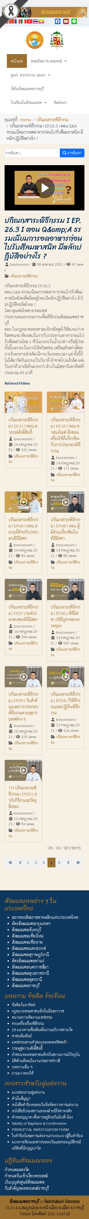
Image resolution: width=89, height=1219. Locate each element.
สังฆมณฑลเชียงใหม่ (27, 935)
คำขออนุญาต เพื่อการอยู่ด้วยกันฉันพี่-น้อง (42, 1117)
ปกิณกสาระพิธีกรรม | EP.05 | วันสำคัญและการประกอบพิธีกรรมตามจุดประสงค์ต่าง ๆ (23, 706)
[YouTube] (66, 21)
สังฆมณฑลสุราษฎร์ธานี (30, 954)
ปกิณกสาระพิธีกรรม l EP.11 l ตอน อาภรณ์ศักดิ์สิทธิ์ (23, 426)
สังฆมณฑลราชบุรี (25, 985)
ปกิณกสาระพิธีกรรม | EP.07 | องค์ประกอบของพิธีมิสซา (23, 613)
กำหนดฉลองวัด (17, 1169)
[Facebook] (57, 21)
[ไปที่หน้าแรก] (10, 862)
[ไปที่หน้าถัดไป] (67, 862)
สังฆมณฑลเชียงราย (27, 942)
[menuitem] (17, 61)
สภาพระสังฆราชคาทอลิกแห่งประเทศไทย (45, 917)
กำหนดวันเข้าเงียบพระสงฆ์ (26, 1175)
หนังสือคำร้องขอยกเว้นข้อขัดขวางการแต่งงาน (45, 1104)
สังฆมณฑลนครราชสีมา (30, 966)
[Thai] (36, 20)
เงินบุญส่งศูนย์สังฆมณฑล (24, 1181)
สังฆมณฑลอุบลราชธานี (30, 973)
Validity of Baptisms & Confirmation (39, 1123)
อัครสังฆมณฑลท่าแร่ (28, 960)
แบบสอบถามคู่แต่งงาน (28, 1092)
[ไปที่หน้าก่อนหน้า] (19, 862)
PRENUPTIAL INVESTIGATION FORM (40, 1129)
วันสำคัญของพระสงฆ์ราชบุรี (27, 1188)
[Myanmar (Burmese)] (41, 20)
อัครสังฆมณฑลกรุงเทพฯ (31, 923)
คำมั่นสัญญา (21, 1098)
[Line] (74, 21)
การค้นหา (73, 152)
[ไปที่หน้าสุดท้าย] (77, 862)
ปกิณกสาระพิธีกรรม (24, 275)
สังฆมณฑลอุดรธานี (27, 979)
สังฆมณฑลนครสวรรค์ (29, 948)
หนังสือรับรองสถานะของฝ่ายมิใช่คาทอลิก (42, 1110)
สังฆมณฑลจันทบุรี (26, 929)
